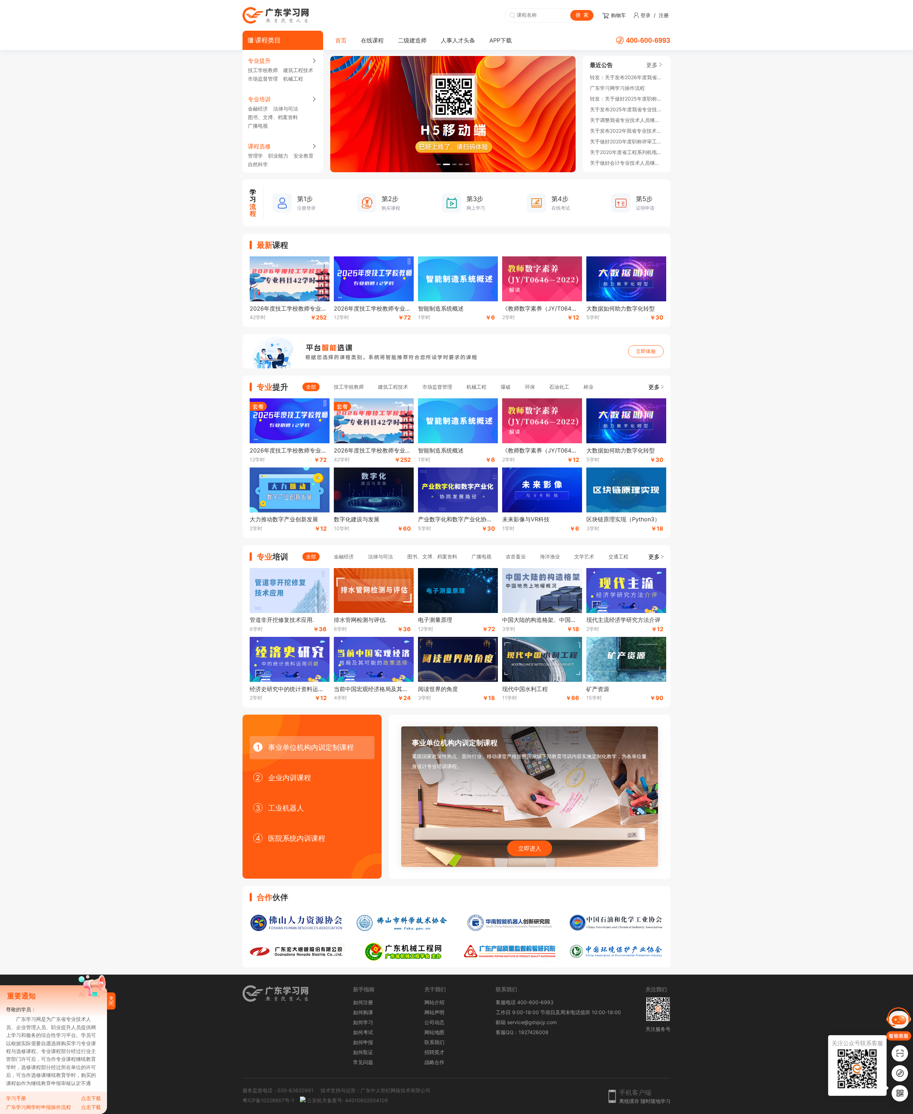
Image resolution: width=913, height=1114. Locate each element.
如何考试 (363, 1032)
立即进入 (529, 848)
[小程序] (900, 1073)
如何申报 (363, 1042)
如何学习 (363, 1022)
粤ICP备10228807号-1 (268, 1100)
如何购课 (363, 1012)
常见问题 (363, 1062)
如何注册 (363, 1002)
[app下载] (900, 1053)
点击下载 (91, 1098)
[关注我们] (900, 1093)
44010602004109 (366, 1100)
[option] (453, 114)
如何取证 (363, 1052)
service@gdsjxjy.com (532, 1022)
